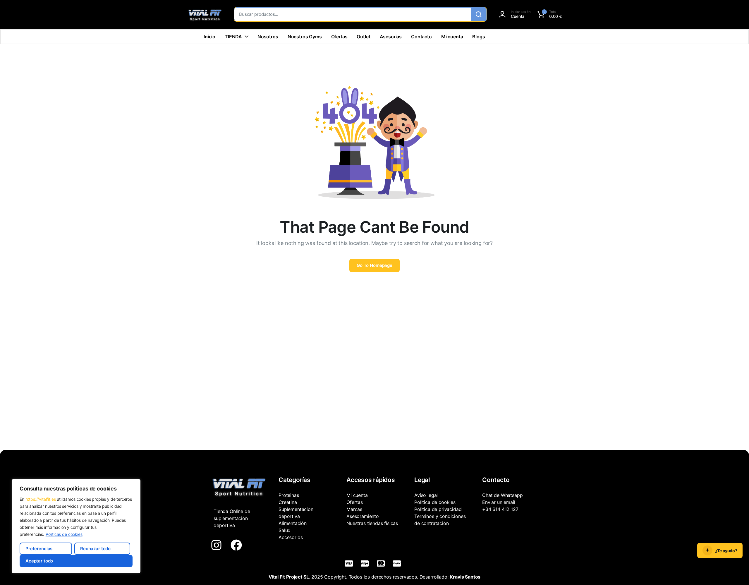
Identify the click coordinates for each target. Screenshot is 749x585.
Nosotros (267, 37)
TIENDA (233, 37)
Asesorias (391, 37)
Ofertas (339, 37)
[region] (76, 526)
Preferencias (38, 548)
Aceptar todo (39, 561)
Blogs (478, 37)
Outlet (363, 37)
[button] (548, 14)
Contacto (421, 37)
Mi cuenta (452, 37)
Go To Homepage (374, 265)
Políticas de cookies (64, 534)
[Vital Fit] (204, 14)
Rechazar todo (95, 548)
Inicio (209, 37)
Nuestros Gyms (305, 37)
